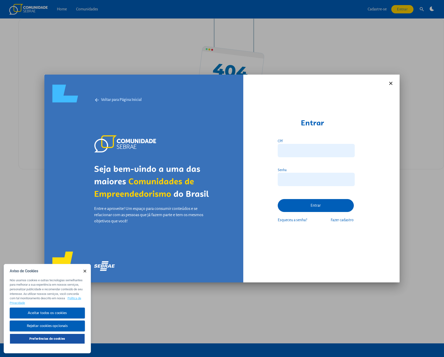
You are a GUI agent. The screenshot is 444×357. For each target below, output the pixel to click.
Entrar (316, 205)
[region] (47, 308)
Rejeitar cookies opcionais (47, 326)
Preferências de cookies (47, 338)
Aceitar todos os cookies (47, 313)
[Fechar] (85, 271)
